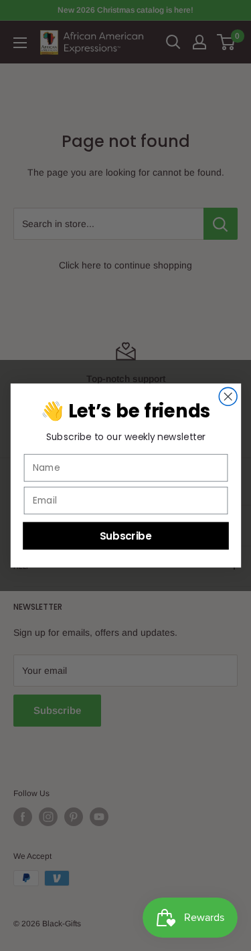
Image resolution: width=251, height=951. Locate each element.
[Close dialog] (228, 396)
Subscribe (125, 535)
